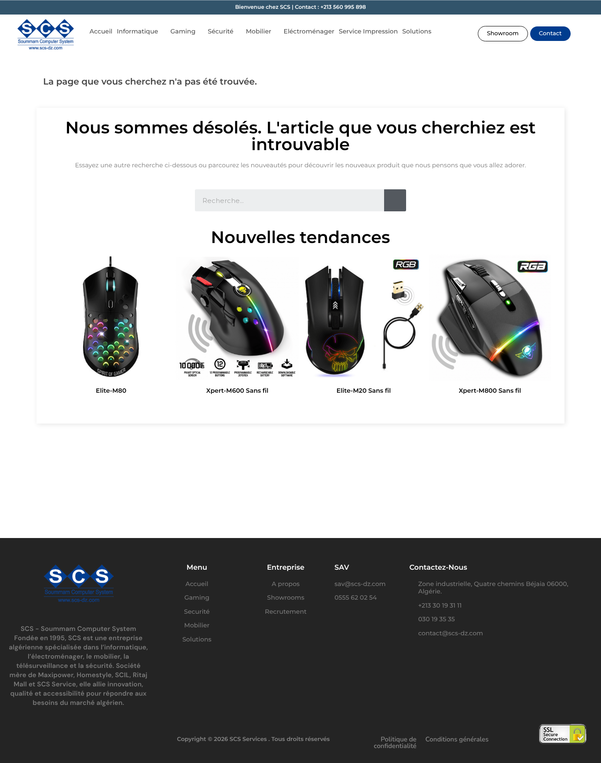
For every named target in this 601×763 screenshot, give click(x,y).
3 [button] (287, 405)
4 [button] (296, 405)
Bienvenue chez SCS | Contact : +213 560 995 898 (300, 7)
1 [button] (269, 405)
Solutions (416, 31)
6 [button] (313, 405)
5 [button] (304, 405)
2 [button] (278, 405)
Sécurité (220, 31)
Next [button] (539, 326)
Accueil (101, 31)
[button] (503, 33)
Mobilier (258, 31)
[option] (111, 326)
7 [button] (322, 405)
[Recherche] (395, 200)
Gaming (182, 31)
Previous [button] (61, 326)
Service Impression (368, 31)
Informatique (137, 31)
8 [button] (331, 405)
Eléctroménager (309, 31)
